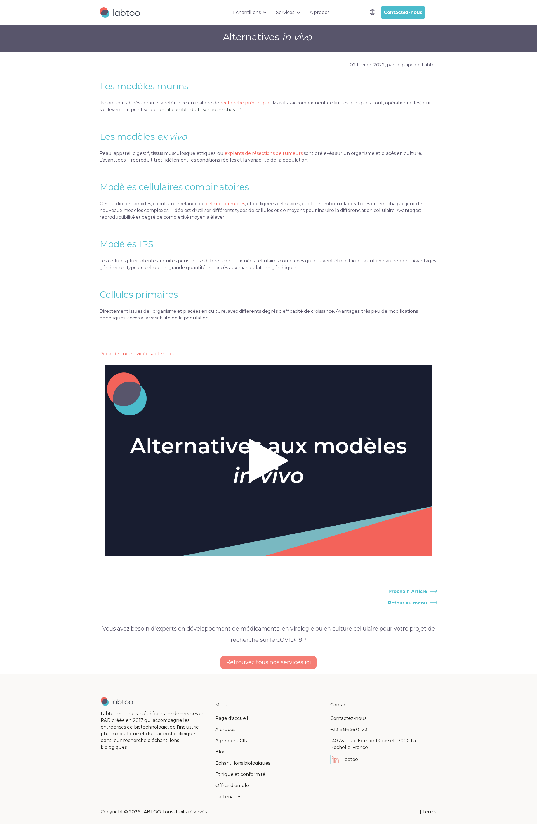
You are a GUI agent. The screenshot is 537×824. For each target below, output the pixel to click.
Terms (429, 811)
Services (285, 12)
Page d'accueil (231, 718)
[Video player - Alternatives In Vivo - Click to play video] (268, 460)
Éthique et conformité (240, 774)
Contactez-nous (348, 718)
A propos (319, 12)
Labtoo (350, 759)
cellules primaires (225, 203)
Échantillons (247, 12)
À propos (225, 729)
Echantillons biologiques (242, 763)
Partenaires (228, 796)
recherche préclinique (245, 103)
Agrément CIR (231, 740)
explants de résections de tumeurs (264, 153)
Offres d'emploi (232, 785)
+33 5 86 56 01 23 (349, 729)
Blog (220, 752)
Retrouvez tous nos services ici (268, 662)
